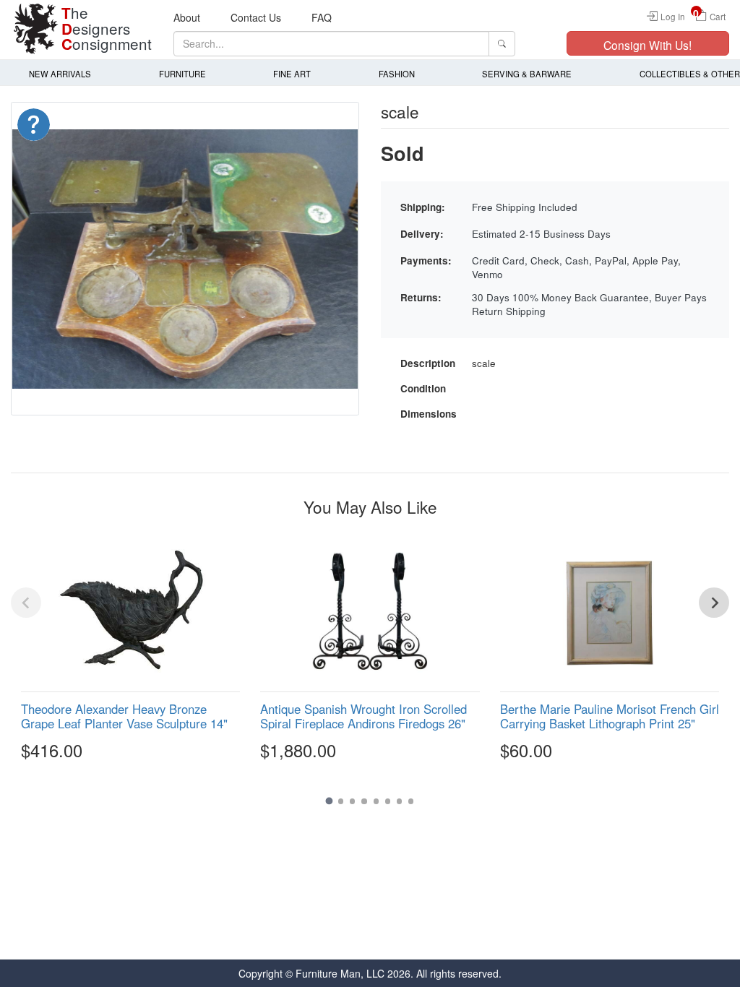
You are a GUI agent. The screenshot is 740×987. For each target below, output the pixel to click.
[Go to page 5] (376, 800)
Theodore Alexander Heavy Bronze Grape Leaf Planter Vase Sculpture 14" (124, 716)
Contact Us (256, 17)
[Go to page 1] (328, 801)
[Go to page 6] (387, 800)
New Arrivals (60, 73)
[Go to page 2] (340, 800)
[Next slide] (714, 602)
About (186, 17)
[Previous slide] (26, 602)
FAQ (321, 17)
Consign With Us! (647, 45)
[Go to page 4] (363, 800)
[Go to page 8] (410, 800)
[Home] (36, 29)
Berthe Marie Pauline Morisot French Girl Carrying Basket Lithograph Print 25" (609, 716)
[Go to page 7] (399, 800)
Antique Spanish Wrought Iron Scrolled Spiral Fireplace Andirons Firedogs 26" (363, 716)
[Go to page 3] (352, 800)
